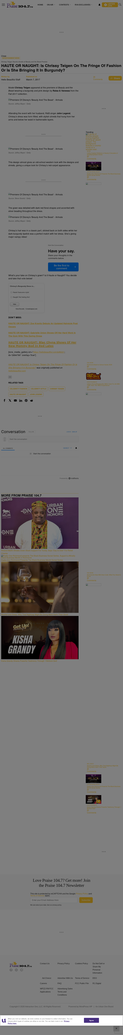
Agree (91, 1020)
